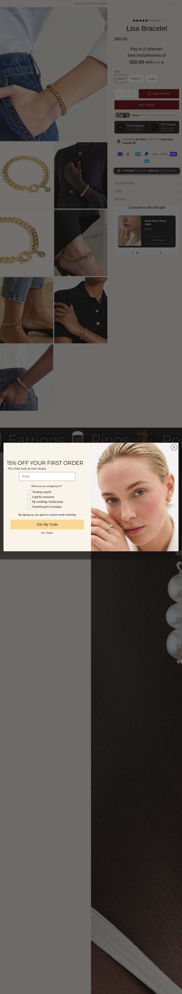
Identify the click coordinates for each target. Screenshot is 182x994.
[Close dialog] (174, 447)
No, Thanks (47, 532)
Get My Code (47, 524)
